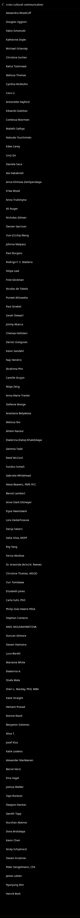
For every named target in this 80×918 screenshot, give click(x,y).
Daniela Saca (14, 164)
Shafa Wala (13, 680)
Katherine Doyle (16, 39)
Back (3, 4)
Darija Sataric (14, 529)
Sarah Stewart (14, 315)
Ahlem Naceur (15, 431)
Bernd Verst (13, 769)
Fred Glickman (15, 280)
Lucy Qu (11, 155)
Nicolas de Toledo (17, 288)
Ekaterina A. (13, 671)
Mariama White (15, 662)
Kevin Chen (13, 840)
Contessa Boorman (17, 119)
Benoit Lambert (15, 493)
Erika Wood (13, 191)
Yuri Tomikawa (15, 582)
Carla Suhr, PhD (15, 600)
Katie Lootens (14, 751)
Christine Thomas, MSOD (21, 573)
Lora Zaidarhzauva (17, 520)
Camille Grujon (15, 377)
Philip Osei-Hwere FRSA (20, 609)
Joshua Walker (15, 787)
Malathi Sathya (15, 128)
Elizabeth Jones (15, 591)
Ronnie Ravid (14, 715)
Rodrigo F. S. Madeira (19, 262)
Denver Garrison (16, 226)
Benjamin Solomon (17, 724)
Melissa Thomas (16, 75)
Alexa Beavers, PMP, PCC (21, 484)
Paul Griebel (13, 306)
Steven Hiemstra (16, 644)
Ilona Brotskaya (15, 831)
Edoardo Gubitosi (17, 111)
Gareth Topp (13, 813)
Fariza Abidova (15, 555)
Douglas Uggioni (16, 22)
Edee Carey (13, 146)
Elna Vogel (12, 778)
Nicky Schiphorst (16, 849)
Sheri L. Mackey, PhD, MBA (22, 689)
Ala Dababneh (15, 173)
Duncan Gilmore (16, 635)
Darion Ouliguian (17, 342)
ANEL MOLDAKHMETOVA (21, 626)
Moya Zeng (13, 386)
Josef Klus (12, 742)
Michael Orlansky (17, 48)
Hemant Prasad (15, 707)
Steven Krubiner (16, 858)
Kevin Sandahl (15, 351)
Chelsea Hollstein (17, 333)
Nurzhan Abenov (16, 822)
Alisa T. (10, 733)
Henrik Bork (13, 893)
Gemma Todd (14, 449)
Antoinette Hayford (18, 102)
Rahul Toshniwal (16, 66)
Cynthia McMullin (17, 84)
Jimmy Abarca (14, 324)
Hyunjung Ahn (15, 884)
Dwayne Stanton (16, 804)
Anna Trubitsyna (16, 199)
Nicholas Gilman (16, 217)
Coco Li (10, 93)
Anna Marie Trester (18, 395)
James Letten (14, 876)
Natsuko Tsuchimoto (18, 137)
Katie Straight (14, 698)
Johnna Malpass (16, 244)
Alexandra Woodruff (18, 13)
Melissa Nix (13, 422)
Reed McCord (14, 457)
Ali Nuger (12, 208)
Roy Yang (11, 546)
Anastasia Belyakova (18, 413)
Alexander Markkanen (19, 760)
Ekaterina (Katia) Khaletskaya (24, 440)
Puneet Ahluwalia (17, 297)
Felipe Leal (12, 271)
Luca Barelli (13, 653)
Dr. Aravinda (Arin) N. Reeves (24, 564)
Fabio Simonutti (15, 30)
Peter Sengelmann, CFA (20, 867)
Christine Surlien (16, 57)
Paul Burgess (14, 253)
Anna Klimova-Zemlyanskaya (23, 182)
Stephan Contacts (17, 618)
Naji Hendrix (14, 360)
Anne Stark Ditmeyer (19, 502)
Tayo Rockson (14, 796)
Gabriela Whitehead (18, 475)
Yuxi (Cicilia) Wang (17, 235)
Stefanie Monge (16, 404)
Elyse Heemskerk (16, 511)
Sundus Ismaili (15, 466)
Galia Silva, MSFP (16, 538)
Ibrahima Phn (14, 368)
